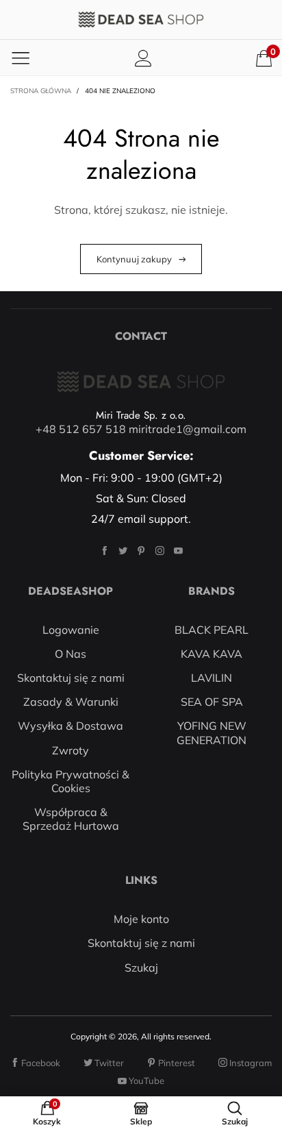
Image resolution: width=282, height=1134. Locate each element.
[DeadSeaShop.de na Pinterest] (141, 550)
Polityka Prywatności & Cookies (70, 781)
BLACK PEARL (211, 630)
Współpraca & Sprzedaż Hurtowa (71, 819)
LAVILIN (211, 678)
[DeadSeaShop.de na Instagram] (160, 550)
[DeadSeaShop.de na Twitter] (123, 550)
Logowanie (70, 630)
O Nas (70, 654)
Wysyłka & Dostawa (70, 725)
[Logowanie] (143, 57)
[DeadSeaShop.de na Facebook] (104, 550)
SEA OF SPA (212, 701)
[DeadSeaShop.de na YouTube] (178, 550)
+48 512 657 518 (81, 429)
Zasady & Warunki (70, 701)
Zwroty (70, 750)
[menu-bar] (20, 58)
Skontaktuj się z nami (71, 678)
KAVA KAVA (211, 654)
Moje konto (141, 919)
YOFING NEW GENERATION (211, 732)
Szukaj (141, 967)
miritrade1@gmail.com (187, 429)
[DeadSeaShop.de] (141, 19)
